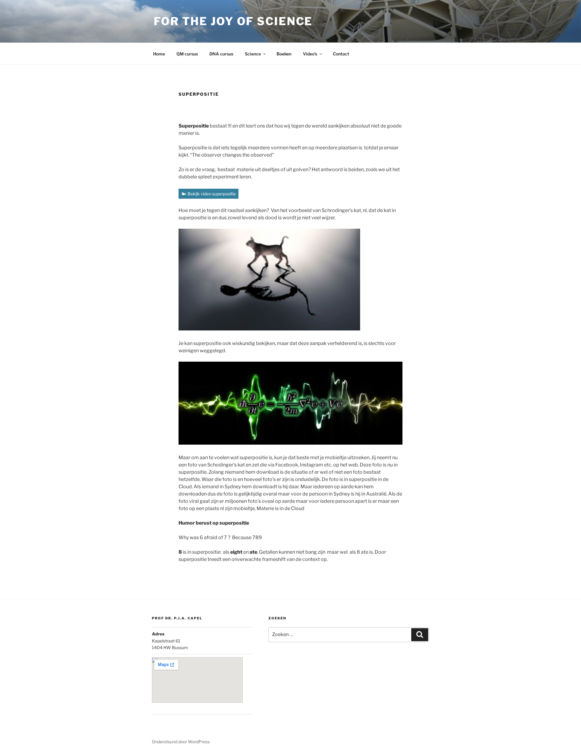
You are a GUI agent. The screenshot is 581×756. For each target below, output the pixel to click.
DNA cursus (221, 53)
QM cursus (187, 53)
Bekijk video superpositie (212, 193)
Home (159, 53)
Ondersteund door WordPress (181, 741)
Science (253, 53)
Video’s (310, 53)
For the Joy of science (233, 21)
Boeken (284, 53)
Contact (341, 53)
